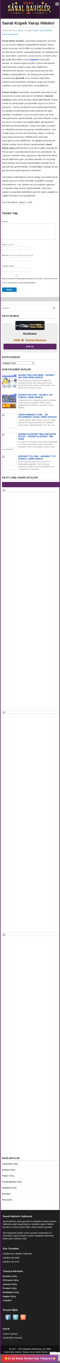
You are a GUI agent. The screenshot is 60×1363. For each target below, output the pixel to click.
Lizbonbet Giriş (10, 1164)
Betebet (6, 1194)
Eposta (17, 255)
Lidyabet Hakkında (23, 1253)
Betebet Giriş (10, 1276)
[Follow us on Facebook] (8, 1319)
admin (20, 30)
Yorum (5, 221)
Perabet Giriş (10, 1288)
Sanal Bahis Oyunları (12, 1338)
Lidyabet (6, 1253)
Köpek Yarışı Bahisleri (42, 30)
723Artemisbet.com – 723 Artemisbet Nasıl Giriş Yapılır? (37, 415)
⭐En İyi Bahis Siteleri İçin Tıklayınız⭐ (30, 1358)
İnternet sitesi (8, 266)
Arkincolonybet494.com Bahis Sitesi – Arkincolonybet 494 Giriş (37, 436)
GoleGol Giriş (10, 1284)
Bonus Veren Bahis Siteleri (35, 1352)
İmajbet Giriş (9, 1296)
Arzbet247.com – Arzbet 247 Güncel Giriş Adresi (35, 395)
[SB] (29, 14)
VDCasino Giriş (10, 1280)
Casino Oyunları (10, 1334)
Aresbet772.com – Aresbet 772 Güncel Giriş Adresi (36, 457)
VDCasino (7, 1200)
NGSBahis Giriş (11, 1292)
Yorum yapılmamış (10, 34)
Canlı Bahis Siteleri (12, 1352)
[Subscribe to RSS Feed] (23, 1319)
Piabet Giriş (8, 1176)
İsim (7, 244)
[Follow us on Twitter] (15, 1319)
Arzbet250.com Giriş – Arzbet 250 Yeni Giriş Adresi (36, 376)
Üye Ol (30, 346)
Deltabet (6, 1258)
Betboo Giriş (8, 1170)
